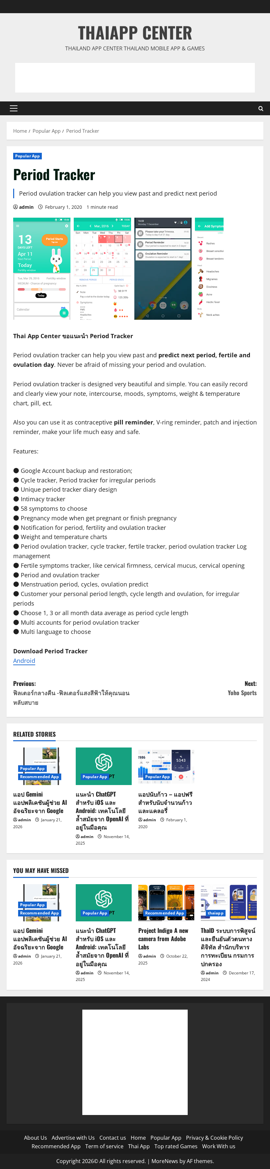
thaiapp (216, 913)
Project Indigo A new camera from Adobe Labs (163, 938)
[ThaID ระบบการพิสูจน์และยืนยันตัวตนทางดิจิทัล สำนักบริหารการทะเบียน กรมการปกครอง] (229, 902)
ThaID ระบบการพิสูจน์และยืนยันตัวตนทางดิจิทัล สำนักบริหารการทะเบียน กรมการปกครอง (228, 947)
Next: (242, 688)
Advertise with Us (73, 1137)
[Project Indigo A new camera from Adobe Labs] (166, 902)
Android (24, 661)
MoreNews (164, 1161)
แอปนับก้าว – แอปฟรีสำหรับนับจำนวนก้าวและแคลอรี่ (165, 802)
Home (138, 1137)
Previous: (71, 693)
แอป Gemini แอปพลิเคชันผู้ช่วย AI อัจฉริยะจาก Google (40, 802)
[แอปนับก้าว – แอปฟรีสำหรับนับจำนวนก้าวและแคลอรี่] (166, 766)
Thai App (139, 1146)
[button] (14, 108)
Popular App (27, 156)
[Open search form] (260, 108)
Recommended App (39, 776)
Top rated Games (176, 1146)
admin (26, 207)
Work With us (218, 1146)
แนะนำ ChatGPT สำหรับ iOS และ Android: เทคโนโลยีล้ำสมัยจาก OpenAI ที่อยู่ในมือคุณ (102, 810)
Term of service (104, 1146)
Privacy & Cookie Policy (214, 1137)
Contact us (112, 1137)
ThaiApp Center (135, 32)
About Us (35, 1137)
